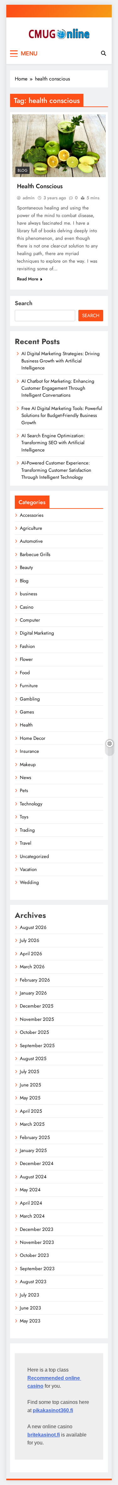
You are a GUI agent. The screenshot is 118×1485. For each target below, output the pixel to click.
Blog (22, 170)
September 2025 (37, 1045)
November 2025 (37, 1019)
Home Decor (32, 738)
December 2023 (36, 1229)
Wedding (29, 882)
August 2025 (33, 1058)
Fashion (27, 646)
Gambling (30, 698)
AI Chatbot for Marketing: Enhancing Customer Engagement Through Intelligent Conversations (57, 388)
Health (26, 724)
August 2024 (33, 1176)
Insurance (29, 751)
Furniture (29, 685)
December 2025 (36, 1005)
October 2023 (34, 1255)
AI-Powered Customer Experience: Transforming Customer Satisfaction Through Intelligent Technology (56, 470)
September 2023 (37, 1268)
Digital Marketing (37, 633)
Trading (27, 830)
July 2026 (29, 940)
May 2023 (30, 1320)
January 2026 (33, 992)
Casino (26, 607)
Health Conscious (40, 186)
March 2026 (32, 966)
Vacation (28, 869)
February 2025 (35, 1137)
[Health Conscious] (59, 145)
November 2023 (37, 1242)
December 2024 (36, 1163)
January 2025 (33, 1150)
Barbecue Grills (35, 554)
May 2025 (30, 1097)
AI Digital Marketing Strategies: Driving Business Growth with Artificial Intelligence (60, 360)
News (25, 777)
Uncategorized (34, 856)
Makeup (28, 764)
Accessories (31, 515)
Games (27, 711)
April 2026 (31, 953)
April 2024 (31, 1203)
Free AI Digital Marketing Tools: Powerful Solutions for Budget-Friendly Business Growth (61, 415)
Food (25, 672)
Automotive (31, 541)
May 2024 (30, 1189)
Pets (24, 790)
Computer (30, 620)
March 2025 (32, 1124)
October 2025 (34, 1032)
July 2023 (29, 1294)
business (28, 593)
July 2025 (29, 1071)
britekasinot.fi (43, 1434)
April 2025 (31, 1111)
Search (23, 303)
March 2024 (32, 1216)
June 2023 (30, 1307)
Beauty (26, 567)
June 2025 (30, 1084)
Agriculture (31, 528)
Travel (25, 843)
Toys (24, 816)
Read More (27, 279)
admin (29, 198)
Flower (26, 659)
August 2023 (33, 1281)
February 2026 (35, 979)
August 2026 (33, 927)
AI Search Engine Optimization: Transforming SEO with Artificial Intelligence (53, 442)
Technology (31, 803)
